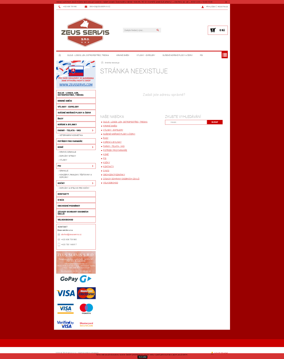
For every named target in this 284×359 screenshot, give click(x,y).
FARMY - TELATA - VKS (69, 130)
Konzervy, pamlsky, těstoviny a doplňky (75, 176)
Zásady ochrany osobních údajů (73, 213)
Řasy (60, 118)
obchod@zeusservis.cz (71, 234)
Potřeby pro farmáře (70, 141)
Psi (201, 55)
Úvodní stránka (60, 55)
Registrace (223, 7)
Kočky (61, 183)
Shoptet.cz (142, 344)
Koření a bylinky (67, 124)
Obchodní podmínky (69, 206)
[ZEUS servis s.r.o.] (85, 32)
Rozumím (142, 357)
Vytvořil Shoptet (221, 353)
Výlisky (63, 160)
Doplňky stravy (67, 156)
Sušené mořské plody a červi (178, 55)
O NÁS (61, 200)
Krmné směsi (122, 55)
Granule (63, 171)
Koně (60, 147)
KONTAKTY (63, 194)
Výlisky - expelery (146, 55)
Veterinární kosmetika (71, 135)
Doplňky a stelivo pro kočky (74, 188)
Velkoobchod (65, 220)
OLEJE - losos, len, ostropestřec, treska (88, 55)
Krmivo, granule (67, 152)
